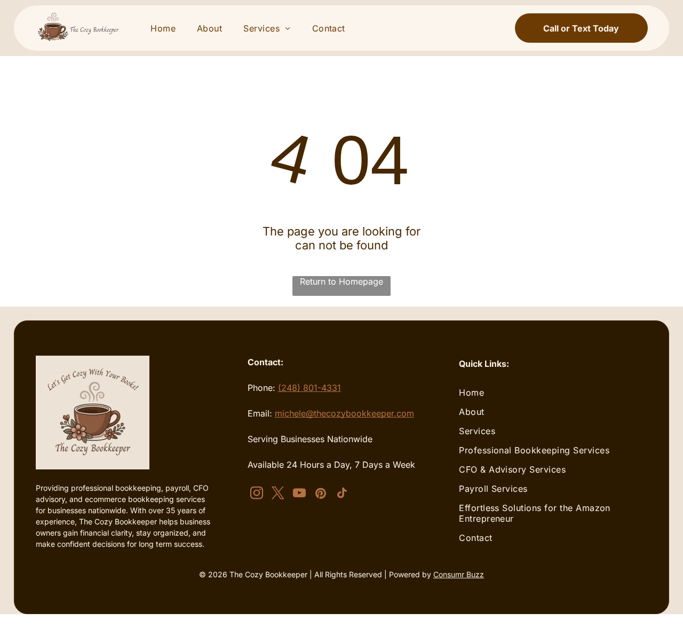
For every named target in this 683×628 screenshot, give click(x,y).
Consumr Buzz (458, 574)
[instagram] (257, 494)
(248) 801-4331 (309, 387)
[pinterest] (321, 494)
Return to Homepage (341, 281)
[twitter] (278, 494)
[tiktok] (342, 494)
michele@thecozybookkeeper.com (344, 413)
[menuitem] (163, 28)
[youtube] (299, 494)
